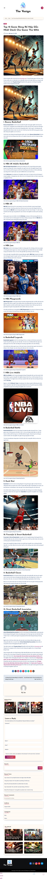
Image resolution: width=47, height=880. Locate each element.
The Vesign (23, 11)
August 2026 (7, 806)
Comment (7, 723)
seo (8, 33)
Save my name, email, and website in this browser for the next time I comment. (23, 753)
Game (5, 23)
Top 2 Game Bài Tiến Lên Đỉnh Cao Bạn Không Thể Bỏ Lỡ (27, 656)
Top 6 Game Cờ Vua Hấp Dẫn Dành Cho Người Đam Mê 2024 (17, 777)
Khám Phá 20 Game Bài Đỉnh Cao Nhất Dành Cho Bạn (16, 783)
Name (6, 740)
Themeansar (32, 870)
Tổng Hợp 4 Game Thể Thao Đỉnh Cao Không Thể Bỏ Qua (16, 780)
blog (5, 815)
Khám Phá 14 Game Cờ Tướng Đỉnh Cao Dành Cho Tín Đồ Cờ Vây (18, 789)
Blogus (27, 870)
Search (6, 764)
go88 (1, 878)
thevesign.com (23, 78)
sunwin (1, 875)
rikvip (1, 873)
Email (6, 745)
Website (6, 749)
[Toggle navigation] (4, 8)
